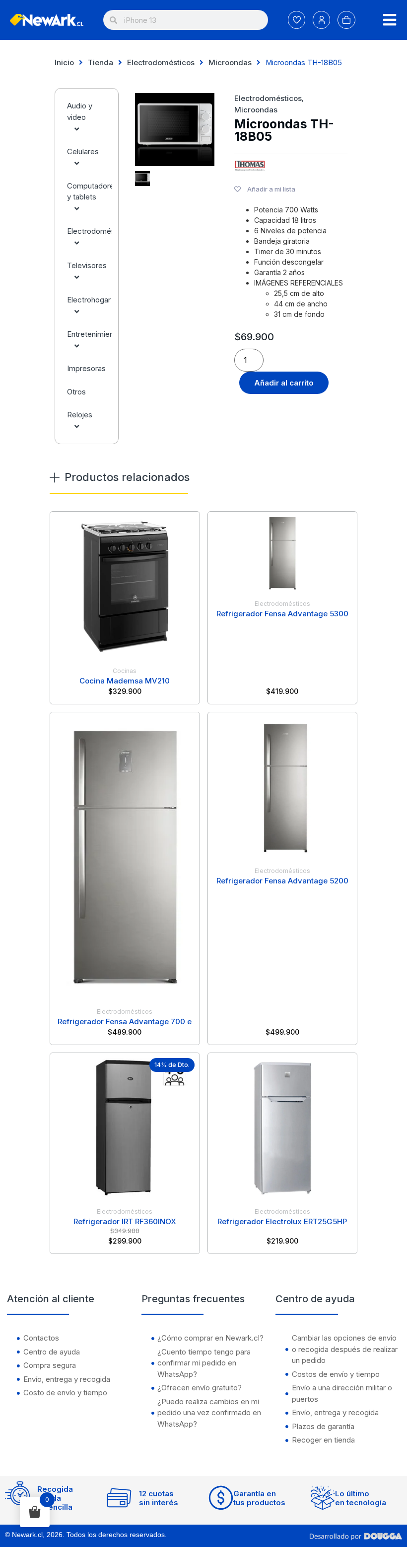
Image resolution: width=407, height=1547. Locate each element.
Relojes (79, 414)
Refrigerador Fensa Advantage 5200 (282, 880)
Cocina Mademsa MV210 (124, 680)
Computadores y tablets (89, 191)
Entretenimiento (89, 334)
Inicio (64, 62)
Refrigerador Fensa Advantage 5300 (282, 613)
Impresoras (86, 368)
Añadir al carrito (284, 382)
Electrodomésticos (161, 62)
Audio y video (79, 111)
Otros (76, 391)
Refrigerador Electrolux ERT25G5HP (282, 1221)
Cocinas (124, 671)
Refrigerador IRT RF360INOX (124, 1221)
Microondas (230, 62)
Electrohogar (89, 299)
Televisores (87, 265)
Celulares (83, 151)
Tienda (100, 62)
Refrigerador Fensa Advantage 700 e (125, 1021)
